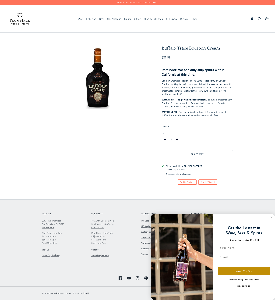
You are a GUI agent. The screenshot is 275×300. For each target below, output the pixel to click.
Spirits (127, 18)
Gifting (137, 18)
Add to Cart (197, 154)
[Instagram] (137, 278)
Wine (80, 18)
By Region (91, 18)
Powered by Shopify (81, 293)
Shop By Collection (153, 18)
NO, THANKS (243, 286)
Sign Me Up (244, 271)
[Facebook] (120, 278)
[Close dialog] (271, 217)
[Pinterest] (146, 278)
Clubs (194, 18)
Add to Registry (187, 182)
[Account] (252, 18)
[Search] (259, 18)
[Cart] (266, 18)
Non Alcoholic (114, 18)
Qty (164, 133)
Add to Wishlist (208, 182)
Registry (184, 18)
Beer (101, 18)
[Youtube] (128, 278)
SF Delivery (171, 18)
